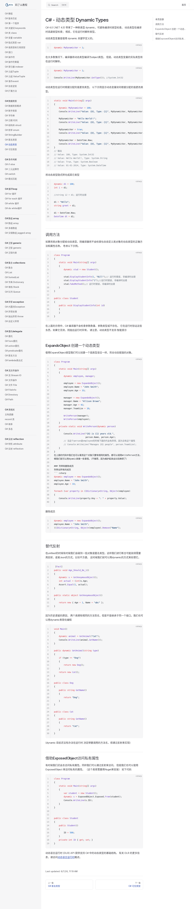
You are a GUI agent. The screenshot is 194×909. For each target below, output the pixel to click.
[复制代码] (138, 48)
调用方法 (159, 24)
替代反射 (159, 33)
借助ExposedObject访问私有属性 (171, 38)
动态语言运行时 (66, 857)
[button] (20, 101)
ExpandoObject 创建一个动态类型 (171, 29)
